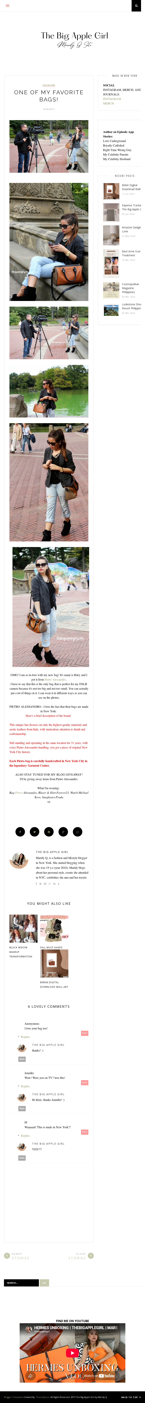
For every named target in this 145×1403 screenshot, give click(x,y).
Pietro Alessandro (55, 679)
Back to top (130, 1397)
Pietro (19, 792)
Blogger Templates (13, 1397)
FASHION (49, 85)
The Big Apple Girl (52, 852)
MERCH (108, 103)
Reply (84, 1033)
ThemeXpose (42, 1397)
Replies (25, 1037)
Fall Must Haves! (51, 947)
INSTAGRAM (112, 99)
